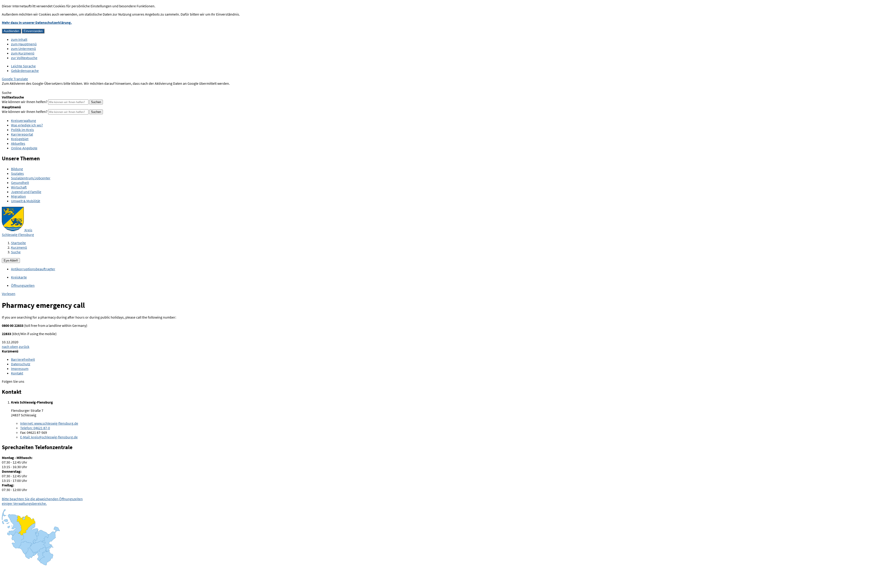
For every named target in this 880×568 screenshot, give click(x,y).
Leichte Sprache (23, 66)
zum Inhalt (19, 39)
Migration (18, 196)
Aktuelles (18, 143)
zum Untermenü (23, 48)
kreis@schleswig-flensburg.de (49, 437)
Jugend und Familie (26, 191)
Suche (16, 252)
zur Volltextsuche (24, 57)
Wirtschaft (19, 187)
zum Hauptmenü (24, 44)
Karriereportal (22, 134)
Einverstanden (33, 31)
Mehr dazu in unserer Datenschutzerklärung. (37, 22)
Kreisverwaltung (23, 120)
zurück (24, 346)
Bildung (17, 169)
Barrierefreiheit (23, 359)
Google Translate (15, 78)
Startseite (18, 242)
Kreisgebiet (19, 139)
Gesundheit (20, 182)
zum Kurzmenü (22, 53)
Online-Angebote (24, 148)
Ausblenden (11, 31)
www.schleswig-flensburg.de (49, 423)
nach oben (10, 346)
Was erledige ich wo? (27, 125)
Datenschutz (20, 364)
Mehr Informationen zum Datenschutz (31, 88)
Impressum (19, 368)
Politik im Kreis (22, 129)
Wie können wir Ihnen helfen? (24, 101)
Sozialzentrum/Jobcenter (30, 178)
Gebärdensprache (25, 70)
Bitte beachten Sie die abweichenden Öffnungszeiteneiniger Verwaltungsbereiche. (42, 501)
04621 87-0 (35, 428)
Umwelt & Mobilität (25, 201)
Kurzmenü (19, 247)
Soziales (17, 173)
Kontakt (17, 373)
